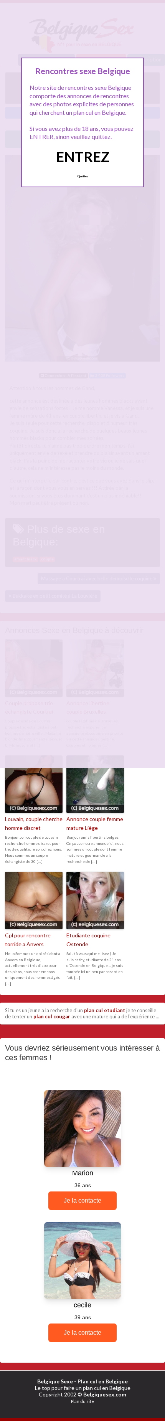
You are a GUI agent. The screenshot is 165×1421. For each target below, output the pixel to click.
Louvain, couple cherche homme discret (34, 823)
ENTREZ (82, 156)
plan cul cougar (51, 1016)
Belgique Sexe (55, 1381)
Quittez (82, 176)
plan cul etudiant (104, 1010)
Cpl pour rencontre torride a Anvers (28, 939)
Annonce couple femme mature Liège (94, 823)
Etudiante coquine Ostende (88, 939)
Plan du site (82, 1401)
